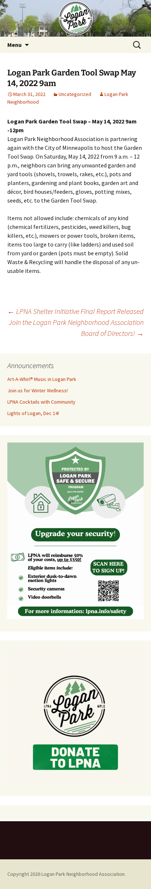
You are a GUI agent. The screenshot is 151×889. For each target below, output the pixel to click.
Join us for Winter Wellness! (37, 390)
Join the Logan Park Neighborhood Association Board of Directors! (76, 328)
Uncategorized (75, 94)
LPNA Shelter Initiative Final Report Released (75, 311)
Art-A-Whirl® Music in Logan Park (41, 379)
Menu (14, 44)
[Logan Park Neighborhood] (75, 18)
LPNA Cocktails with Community (41, 402)
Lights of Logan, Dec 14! (33, 413)
